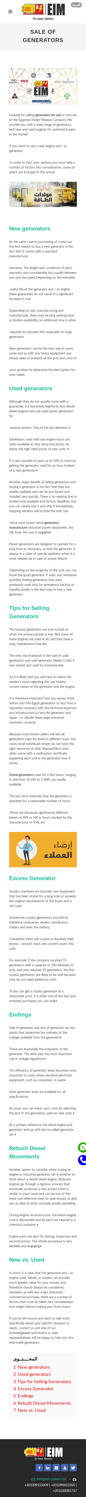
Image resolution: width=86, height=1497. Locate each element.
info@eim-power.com (51, 1479)
